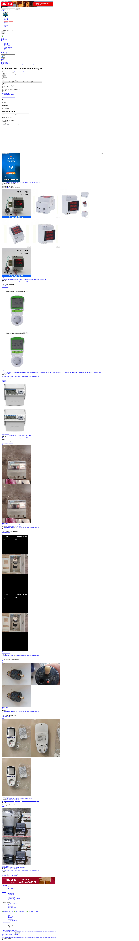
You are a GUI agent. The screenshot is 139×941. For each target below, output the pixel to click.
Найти (3, 31)
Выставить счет (12, 907)
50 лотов (9, 187)
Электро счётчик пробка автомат (10, 708)
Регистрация (4, 62)
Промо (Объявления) (17, 81)
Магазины (40, 81)
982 (3, 718)
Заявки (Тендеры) (27, 81)
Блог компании (11, 888)
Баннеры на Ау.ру (12, 903)
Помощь (4, 892)
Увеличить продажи (13, 896)
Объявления (11, 904)
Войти (2, 59)
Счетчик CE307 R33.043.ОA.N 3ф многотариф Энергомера (16, 435)
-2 (2, 444)
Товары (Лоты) (9, 81)
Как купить (11, 893)
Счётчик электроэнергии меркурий (11, 524)
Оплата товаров (6, 922)
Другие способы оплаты (11, 920)
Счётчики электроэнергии (39, 64)
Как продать (11, 894)
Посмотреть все (6, 188)
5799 (7, 287)
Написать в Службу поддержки (10, 934)
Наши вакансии (12, 887)
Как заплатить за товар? (14, 898)
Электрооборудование (27, 64)
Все (3, 81)
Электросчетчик (6, 653)
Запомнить (5, 56)
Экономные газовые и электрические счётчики (13, 867)
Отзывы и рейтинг (12, 899)
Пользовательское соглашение (9, 930)
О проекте (4, 885)
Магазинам (10, 906)
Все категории (5, 64)
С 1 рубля (34, 81)
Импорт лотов (11, 897)
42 (2, 534)
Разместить (4, 39)
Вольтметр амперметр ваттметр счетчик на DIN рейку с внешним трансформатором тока (24, 279)
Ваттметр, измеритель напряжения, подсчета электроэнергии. (17, 798)
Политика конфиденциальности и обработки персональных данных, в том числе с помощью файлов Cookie (29, 931)
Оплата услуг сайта (7, 913)
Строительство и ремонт (16, 64)
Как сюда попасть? (19, 72)
